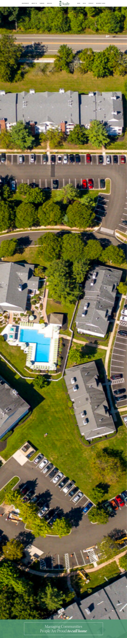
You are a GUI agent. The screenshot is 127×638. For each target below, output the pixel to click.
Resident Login (100, 3)
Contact (91, 3)
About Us (34, 3)
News (78, 3)
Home (64, 3)
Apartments (25, 3)
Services (49, 3)
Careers (42, 3)
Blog (84, 3)
